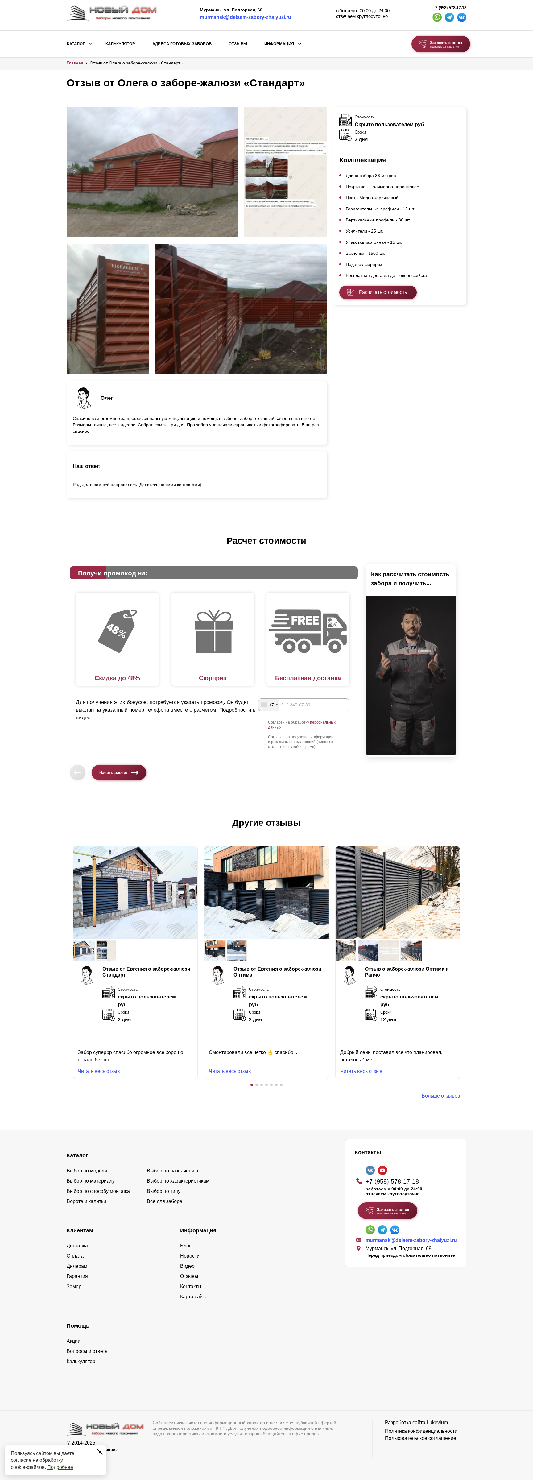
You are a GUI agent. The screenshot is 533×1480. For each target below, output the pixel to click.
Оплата (75, 1256)
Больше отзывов (441, 1095)
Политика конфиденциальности (421, 1431)
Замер (74, 1286)
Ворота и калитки (86, 1201)
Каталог (76, 44)
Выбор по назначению (172, 1170)
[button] (251, 1085)
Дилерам (77, 1266)
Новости (190, 1256)
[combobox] (268, 705)
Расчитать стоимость (383, 292)
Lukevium (437, 1422)
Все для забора (164, 1201)
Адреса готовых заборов (182, 44)
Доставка (77, 1245)
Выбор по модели (87, 1170)
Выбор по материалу (91, 1181)
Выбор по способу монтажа (98, 1191)
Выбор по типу (163, 1191)
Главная (75, 62)
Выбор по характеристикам (178, 1181)
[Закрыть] (100, 1452)
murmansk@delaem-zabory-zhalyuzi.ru (245, 17)
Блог (185, 1245)
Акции (74, 1341)
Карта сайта (194, 1296)
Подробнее (60, 1467)
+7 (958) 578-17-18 (449, 8)
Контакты (190, 1286)
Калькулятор (120, 44)
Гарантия (77, 1276)
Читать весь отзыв (99, 1071)
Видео (187, 1266)
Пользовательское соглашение (420, 1438)
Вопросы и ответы (88, 1351)
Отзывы (238, 44)
